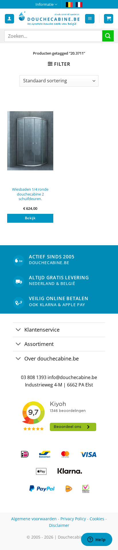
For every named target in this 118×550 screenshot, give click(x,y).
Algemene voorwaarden (34, 518)
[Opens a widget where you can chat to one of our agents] (96, 540)
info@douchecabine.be (72, 377)
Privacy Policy (73, 518)
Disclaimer (59, 525)
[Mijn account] (9, 18)
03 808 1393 (33, 377)
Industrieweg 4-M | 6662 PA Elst (59, 385)
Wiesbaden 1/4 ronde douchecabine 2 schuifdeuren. (30, 194)
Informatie (45, 4)
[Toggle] (18, 330)
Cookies (97, 518)
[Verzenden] (108, 35)
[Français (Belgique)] (79, 4)
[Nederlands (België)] (69, 4)
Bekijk (30, 218)
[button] (90, 18)
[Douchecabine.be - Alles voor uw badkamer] (49, 19)
